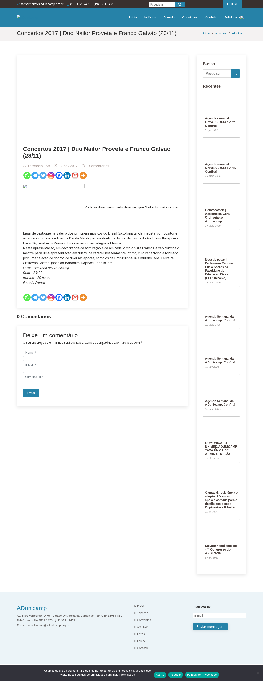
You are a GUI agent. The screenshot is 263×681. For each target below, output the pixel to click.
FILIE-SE (232, 4)
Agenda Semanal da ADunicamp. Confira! (220, 318)
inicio (206, 33)
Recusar (175, 674)
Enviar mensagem (210, 626)
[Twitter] (43, 175)
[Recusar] (258, 673)
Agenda (169, 17)
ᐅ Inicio (139, 606)
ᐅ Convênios (142, 620)
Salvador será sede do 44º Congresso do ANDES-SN (221, 549)
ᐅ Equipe (140, 641)
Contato (211, 17)
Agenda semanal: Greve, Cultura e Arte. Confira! (220, 122)
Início (133, 17)
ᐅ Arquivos (141, 627)
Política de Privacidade (202, 674)
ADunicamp (32, 608)
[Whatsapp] (27, 175)
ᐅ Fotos (139, 634)
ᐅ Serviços (141, 613)
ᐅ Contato (141, 648)
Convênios (189, 17)
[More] (83, 175)
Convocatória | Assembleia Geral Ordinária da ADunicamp (217, 215)
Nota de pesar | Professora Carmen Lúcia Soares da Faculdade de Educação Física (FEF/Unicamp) (219, 269)
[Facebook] (59, 175)
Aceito (160, 674)
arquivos (220, 33)
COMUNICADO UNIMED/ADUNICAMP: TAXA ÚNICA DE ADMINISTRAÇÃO (221, 448)
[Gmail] (75, 175)
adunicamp (239, 33)
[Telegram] (35, 175)
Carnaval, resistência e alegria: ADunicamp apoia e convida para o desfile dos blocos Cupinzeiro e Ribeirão (221, 500)
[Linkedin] (67, 175)
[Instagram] (51, 175)
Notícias (150, 17)
